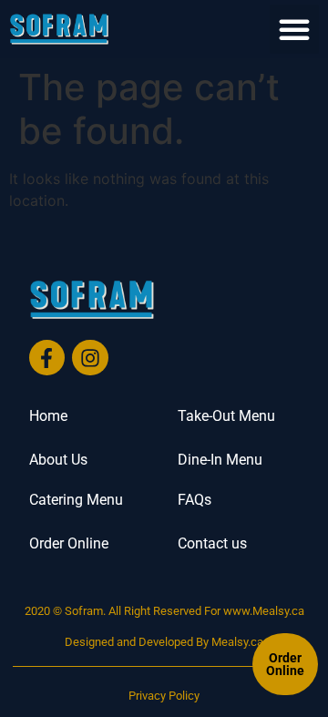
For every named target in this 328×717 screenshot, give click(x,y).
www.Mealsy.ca (263, 611)
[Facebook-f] (47, 358)
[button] (294, 29)
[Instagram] (90, 358)
